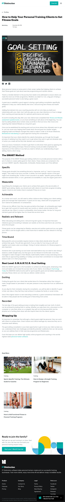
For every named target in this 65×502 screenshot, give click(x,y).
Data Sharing (38, 489)
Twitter (52, 486)
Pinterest (53, 491)
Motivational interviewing (10, 133)
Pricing (4, 489)
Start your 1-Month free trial (14, 449)
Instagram (53, 489)
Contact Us (21, 484)
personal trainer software (19, 336)
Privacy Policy (38, 486)
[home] (8, 3)
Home (4, 484)
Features (4, 486)
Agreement (37, 491)
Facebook (53, 484)
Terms (36, 484)
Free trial (54, 3)
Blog (19, 489)
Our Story (21, 486)
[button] (61, 3)
